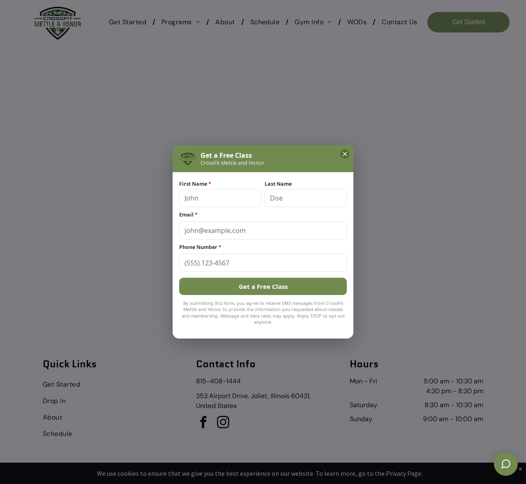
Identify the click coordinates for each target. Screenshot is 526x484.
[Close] (344, 154)
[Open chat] (506, 464)
